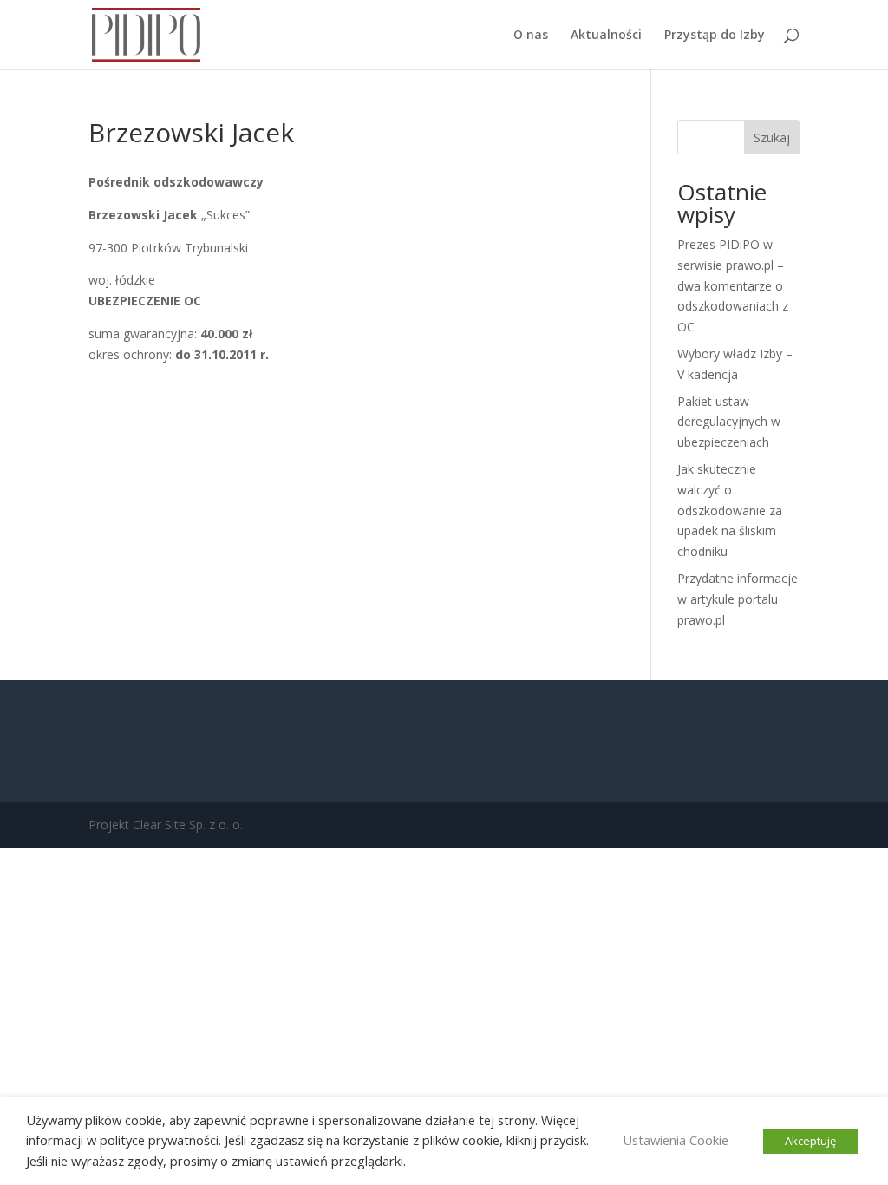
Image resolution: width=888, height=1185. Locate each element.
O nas (530, 36)
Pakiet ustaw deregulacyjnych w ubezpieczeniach (728, 422)
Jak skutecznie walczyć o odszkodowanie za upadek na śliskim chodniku (729, 510)
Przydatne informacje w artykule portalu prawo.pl (737, 599)
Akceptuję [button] (810, 1141)
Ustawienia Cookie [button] (675, 1140)
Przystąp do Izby (714, 36)
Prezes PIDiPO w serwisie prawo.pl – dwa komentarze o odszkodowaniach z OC (732, 285)
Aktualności (606, 36)
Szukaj (772, 137)
